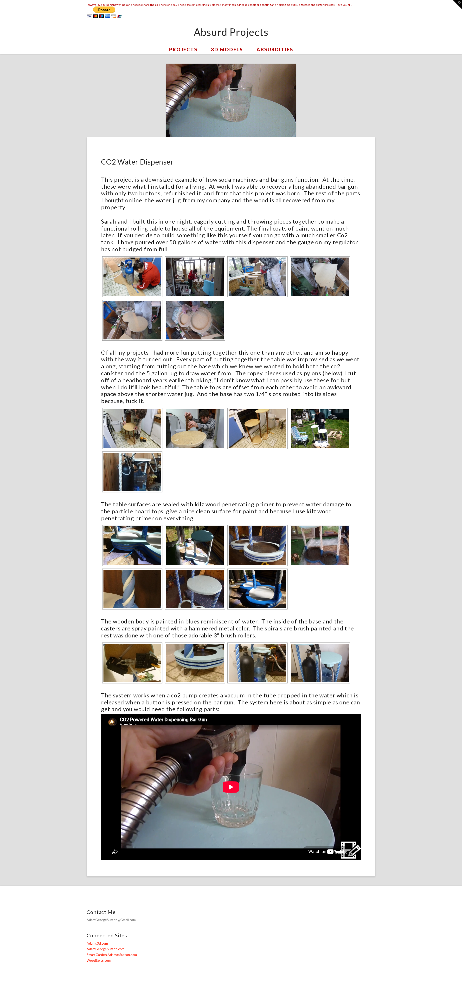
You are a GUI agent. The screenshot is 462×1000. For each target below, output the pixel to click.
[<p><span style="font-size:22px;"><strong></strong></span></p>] (132, 320)
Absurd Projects (231, 32)
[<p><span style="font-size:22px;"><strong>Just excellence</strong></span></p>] (257, 428)
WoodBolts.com (99, 960)
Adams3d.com (97, 943)
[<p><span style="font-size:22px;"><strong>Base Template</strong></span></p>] (320, 277)
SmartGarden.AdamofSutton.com (112, 955)
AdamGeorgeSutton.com (105, 949)
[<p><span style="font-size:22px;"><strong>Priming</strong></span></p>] (320, 428)
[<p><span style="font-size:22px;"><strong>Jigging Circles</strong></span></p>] (257, 277)
